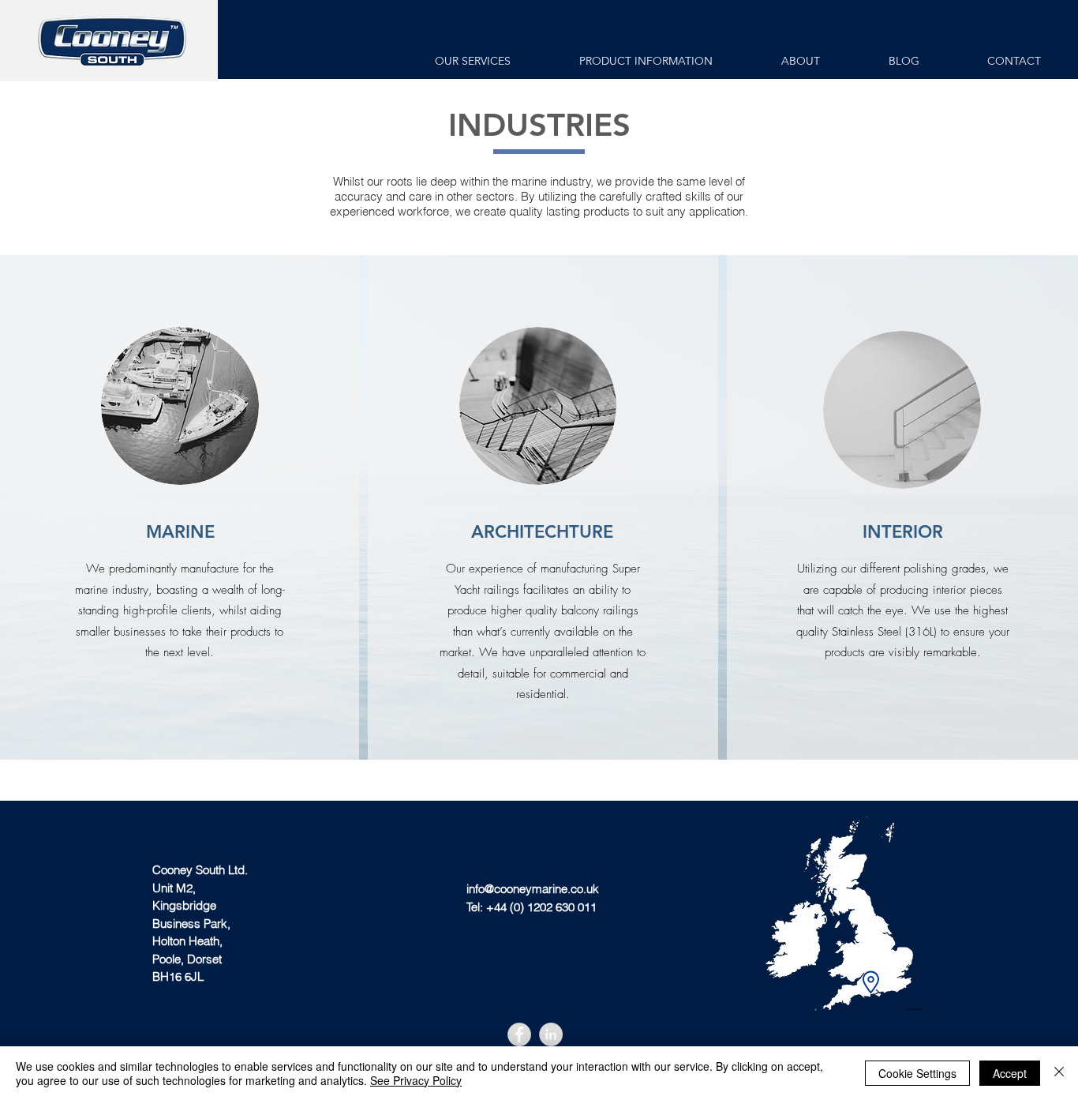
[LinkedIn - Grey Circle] (551, 1034)
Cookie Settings (917, 1073)
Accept (1010, 1073)
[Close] (1059, 1073)
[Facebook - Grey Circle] (519, 1034)
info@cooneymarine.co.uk (532, 888)
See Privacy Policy (416, 1080)
